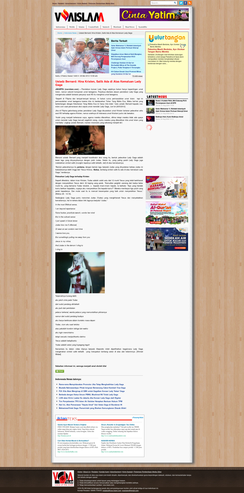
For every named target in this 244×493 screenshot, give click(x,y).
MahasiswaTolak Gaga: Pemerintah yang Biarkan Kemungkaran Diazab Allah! (92, 408)
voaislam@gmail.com (130, 491)
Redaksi (61, 3)
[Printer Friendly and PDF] (59, 371)
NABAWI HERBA (108, 440)
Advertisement (70, 3)
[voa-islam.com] (79, 16)
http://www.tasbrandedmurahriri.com (113, 436)
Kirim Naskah (82, 3)
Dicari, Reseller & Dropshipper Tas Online (118, 424)
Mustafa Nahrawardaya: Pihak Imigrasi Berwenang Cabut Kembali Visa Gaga (92, 387)
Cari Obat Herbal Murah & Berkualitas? (73, 440)
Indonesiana (60, 27)
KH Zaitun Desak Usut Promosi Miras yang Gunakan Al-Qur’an (126, 72)
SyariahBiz (143, 27)
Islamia (81, 27)
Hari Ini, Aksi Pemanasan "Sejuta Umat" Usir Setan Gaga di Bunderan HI (90, 404)
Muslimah (117, 27)
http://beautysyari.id (64, 436)
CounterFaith (93, 27)
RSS (190, 3)
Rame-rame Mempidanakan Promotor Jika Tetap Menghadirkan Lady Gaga (91, 384)
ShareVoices (129, 27)
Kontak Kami (104, 472)
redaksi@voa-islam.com (112, 491)
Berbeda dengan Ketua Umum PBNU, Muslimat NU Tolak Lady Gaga (88, 394)
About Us (86, 472)
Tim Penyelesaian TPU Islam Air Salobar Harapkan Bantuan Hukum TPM (90, 401)
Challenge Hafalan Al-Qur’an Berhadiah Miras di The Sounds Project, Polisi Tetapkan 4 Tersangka (125, 65)
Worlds (72, 27)
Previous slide (181, 46)
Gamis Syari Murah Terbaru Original (72, 424)
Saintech (106, 27)
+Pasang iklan (137, 417)
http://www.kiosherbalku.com (67, 452)
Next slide (183, 46)
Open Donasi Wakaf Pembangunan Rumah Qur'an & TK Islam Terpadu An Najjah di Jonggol (166, 54)
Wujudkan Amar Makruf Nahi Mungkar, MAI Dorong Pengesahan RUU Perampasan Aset (126, 56)
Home (54, 3)
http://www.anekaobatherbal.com (112, 452)
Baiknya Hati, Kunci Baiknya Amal (169, 116)
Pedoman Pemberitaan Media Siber (101, 3)
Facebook (185, 3)
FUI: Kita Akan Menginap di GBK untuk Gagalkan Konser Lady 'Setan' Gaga (92, 391)
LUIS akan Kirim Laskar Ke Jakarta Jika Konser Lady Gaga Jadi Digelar (90, 398)
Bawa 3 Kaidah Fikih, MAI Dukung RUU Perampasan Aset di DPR (171, 101)
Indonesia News (70, 33)
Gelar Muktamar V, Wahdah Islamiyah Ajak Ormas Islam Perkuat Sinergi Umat (126, 48)
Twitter (181, 3)
